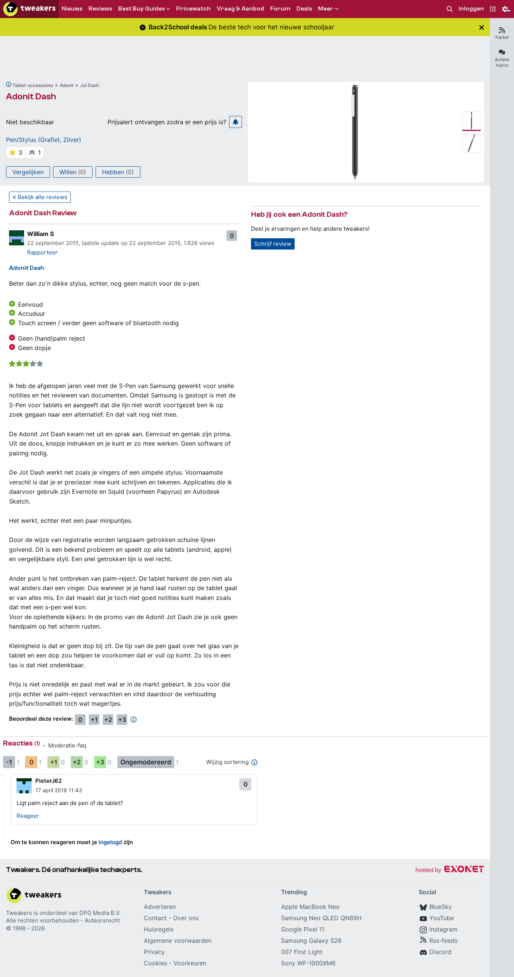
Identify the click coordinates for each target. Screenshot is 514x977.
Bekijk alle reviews (42, 197)
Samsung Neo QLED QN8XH (321, 918)
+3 (122, 719)
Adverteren (160, 906)
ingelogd (110, 842)
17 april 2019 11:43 (58, 790)
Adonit (66, 85)
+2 (108, 719)
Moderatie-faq (67, 745)
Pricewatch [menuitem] (193, 8)
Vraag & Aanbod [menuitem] (240, 8)
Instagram (443, 929)
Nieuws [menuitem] (72, 8)
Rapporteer (42, 252)
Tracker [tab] (502, 37)
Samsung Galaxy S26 (311, 940)
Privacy (154, 952)
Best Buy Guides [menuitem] (141, 8)
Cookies (155, 963)
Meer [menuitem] (325, 8)
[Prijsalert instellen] (235, 122)
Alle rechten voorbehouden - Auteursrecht (63, 920)
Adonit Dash (31, 96)
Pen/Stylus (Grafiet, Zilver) (43, 139)
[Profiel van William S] (16, 237)
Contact (155, 918)
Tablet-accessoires (32, 85)
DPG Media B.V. (100, 912)
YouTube (441, 918)
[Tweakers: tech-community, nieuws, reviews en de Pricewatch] (29, 9)
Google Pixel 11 (302, 929)
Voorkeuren (189, 963)
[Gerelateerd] (8, 84)
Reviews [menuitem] (100, 8)
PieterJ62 (48, 780)
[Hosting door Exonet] (449, 870)
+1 (94, 719)
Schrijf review (272, 243)
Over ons (186, 918)
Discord (440, 952)
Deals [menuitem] (304, 8)
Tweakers (19, 912)
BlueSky (440, 906)
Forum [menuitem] (280, 8)
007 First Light (301, 952)
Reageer (28, 815)
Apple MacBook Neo (310, 906)
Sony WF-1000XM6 (308, 963)
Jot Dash (89, 85)
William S (40, 233)
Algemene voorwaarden (177, 940)
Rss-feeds (443, 940)
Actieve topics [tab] (502, 62)
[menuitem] (450, 9)
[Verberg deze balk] (481, 27)
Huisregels (158, 929)
